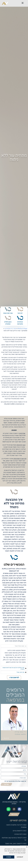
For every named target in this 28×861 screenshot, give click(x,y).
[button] (22, 3)
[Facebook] (19, 809)
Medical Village (22, 328)
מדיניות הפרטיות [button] (13, 853)
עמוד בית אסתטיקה (10, 328)
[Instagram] (14, 809)
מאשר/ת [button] (8, 857)
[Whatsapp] (8, 809)
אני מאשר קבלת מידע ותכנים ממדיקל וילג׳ (15, 781)
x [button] (26, 846)
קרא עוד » (22, 738)
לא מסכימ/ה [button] (20, 857)
